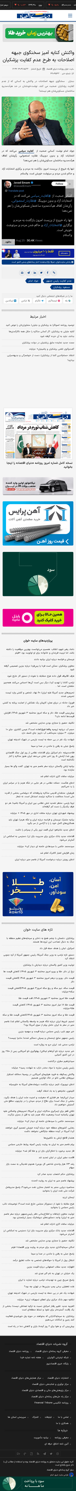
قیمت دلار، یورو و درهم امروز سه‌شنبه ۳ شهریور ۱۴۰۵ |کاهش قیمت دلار (40, 980)
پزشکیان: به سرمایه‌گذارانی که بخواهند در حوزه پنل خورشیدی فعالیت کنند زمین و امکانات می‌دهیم (40, 1318)
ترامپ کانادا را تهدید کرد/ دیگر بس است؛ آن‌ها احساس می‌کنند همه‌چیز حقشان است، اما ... (39, 684)
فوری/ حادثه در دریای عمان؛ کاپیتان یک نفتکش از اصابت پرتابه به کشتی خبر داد (38, 704)
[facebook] (47, 273)
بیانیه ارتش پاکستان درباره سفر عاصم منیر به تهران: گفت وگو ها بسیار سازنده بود (39, 768)
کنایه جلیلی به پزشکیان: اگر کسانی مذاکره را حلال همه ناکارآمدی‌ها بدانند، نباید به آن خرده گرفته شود (41, 334)
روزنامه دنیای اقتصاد (19, 1351)
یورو (30, 5)
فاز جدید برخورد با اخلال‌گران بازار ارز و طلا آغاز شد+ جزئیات (44, 1151)
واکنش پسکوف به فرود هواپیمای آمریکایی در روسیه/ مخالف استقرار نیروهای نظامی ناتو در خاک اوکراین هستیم (40, 1076)
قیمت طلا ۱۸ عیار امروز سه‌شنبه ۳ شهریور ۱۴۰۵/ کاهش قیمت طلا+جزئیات (43, 1006)
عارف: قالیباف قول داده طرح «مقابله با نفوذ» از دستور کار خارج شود (40, 676)
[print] (22, 273)
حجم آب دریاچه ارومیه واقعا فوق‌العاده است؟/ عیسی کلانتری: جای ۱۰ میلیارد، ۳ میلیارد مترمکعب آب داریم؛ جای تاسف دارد (40, 731)
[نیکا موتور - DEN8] (38, 486)
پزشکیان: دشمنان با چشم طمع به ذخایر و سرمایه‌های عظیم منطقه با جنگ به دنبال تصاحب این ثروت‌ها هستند (40, 940)
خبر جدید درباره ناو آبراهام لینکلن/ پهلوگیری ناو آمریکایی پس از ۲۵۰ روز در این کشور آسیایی (38, 1053)
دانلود (8, 242)
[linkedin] (35, 273)
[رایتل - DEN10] (38, 618)
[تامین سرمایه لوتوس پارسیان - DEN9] (38, 574)
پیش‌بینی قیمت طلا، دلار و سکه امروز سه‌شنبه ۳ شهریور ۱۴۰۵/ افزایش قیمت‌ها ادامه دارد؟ (39, 714)
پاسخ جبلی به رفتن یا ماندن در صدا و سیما (52, 746)
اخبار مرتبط (38, 316)
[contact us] (25, 1453)
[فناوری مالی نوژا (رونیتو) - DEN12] (38, 894)
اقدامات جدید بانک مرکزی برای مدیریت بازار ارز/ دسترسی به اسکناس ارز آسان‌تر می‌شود (38, 838)
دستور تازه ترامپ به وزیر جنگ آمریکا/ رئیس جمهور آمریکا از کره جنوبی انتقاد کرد (38, 956)
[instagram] (57, 1453)
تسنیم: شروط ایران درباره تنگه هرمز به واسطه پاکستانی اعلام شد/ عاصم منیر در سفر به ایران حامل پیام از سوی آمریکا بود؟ (39, 1023)
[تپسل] (3, 250)
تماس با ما (63, 1417)
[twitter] (41, 273)
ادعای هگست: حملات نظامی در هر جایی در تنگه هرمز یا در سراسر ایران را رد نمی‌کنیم (38, 784)
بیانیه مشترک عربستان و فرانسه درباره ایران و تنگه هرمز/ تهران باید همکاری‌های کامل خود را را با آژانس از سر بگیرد (41, 821)
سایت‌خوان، (60, 262)
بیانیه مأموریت (41, 1438)
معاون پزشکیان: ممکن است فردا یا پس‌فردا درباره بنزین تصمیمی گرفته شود (39, 667)
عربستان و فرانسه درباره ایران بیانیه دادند (54, 659)
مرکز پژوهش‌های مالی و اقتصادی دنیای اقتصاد (45, 1390)
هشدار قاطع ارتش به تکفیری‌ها (59, 1138)
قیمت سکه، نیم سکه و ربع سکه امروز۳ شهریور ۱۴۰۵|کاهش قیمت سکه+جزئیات (41, 990)
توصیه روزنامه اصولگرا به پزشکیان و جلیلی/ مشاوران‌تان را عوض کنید (40, 325)
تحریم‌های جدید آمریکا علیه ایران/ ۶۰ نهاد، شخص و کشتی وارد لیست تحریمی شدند (39, 694)
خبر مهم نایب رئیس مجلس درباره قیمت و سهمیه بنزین (46, 1031)
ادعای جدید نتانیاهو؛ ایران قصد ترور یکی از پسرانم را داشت (44, 830)
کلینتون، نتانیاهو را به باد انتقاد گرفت (55, 1091)
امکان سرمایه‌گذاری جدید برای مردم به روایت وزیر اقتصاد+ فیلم (42, 1247)
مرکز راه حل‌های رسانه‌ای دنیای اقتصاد (50, 1396)
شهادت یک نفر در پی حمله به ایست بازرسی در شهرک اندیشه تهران (41, 739)
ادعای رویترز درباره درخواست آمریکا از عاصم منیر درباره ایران (44, 859)
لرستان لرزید (68, 1197)
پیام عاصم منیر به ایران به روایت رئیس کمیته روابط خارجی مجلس (41, 1144)
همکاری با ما (62, 1423)
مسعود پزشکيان (61, 287)
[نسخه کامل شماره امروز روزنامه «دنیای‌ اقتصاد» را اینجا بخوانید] (38, 434)
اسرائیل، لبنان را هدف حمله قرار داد (57, 948)
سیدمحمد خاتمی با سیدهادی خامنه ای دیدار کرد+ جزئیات (45, 846)
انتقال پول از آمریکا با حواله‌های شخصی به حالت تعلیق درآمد (43, 1260)
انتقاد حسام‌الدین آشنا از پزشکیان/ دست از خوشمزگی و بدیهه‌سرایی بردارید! (40, 358)
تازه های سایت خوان (38, 929)
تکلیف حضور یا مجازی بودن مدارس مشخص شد (49, 723)
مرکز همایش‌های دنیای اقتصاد (26, 1378)
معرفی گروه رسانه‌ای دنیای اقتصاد (52, 1351)
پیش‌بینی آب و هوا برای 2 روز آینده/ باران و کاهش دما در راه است (41, 1326)
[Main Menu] (70, 15)
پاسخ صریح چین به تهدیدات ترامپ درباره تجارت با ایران (46, 1280)
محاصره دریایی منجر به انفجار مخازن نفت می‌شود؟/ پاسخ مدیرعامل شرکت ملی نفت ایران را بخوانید (39, 1189)
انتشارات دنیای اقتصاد (58, 1378)
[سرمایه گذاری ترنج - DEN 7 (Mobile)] (38, 33)
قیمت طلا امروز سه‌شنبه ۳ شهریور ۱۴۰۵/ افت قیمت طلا (46, 998)
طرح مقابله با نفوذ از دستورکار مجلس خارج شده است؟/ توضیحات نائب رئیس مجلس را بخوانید (38, 1205)
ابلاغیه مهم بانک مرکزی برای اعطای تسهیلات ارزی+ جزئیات (45, 1299)
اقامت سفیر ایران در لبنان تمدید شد (56, 1157)
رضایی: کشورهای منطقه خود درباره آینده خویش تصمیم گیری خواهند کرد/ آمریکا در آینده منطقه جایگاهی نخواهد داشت (39, 1129)
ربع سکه (67, 5)
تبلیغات (48, 1417)
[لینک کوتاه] (54, 273)
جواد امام (33, 281)
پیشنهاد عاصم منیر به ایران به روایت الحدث (52, 1181)
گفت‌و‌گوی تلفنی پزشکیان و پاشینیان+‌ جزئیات (51, 349)
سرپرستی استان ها (17, 1417)
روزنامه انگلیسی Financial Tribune (51, 1403)
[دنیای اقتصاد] (34, 16)
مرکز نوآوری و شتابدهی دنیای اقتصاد (50, 1384)
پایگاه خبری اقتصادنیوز (57, 1364)
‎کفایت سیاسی (26, 151)
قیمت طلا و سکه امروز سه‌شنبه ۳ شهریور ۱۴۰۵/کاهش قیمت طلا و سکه (38, 1015)
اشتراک (35, 1417)
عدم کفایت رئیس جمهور (59, 281)
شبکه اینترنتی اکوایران (58, 1357)
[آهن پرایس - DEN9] (38, 523)
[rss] (38, 1453)
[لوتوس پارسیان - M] (38, 1483)
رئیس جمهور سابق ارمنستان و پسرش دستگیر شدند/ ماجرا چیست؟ (41, 1038)
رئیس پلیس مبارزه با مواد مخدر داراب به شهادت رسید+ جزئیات (42, 1068)
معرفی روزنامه (62, 1438)
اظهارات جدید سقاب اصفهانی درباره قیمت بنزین (50, 1267)
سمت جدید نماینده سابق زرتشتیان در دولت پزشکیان (48, 343)
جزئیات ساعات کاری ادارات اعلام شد (57, 776)
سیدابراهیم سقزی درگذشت (61, 1061)
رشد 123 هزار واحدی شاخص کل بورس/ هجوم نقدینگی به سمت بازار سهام (40, 1165)
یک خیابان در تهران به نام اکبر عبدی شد (54, 1273)
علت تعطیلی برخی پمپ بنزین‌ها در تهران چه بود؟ (49, 1286)
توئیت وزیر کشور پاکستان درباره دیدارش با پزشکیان (48, 965)
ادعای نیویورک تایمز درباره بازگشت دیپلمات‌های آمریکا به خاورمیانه (41, 1084)
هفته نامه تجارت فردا (30, 1357)
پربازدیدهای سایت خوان (38, 641)
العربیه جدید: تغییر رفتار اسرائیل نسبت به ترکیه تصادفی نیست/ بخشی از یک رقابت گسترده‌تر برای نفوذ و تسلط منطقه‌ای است (38, 1308)
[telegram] (28, 273)
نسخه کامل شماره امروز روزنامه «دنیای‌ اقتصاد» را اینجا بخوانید (39, 465)
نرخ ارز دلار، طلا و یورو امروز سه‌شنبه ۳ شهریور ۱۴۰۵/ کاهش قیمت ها (38, 971)
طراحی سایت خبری (61, 1475)
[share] (31, 1453)
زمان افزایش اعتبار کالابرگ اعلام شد (57, 853)
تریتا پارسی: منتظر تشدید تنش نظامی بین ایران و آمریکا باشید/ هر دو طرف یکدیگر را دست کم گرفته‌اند (39, 804)
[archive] (18, 1453)
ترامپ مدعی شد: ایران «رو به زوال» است (54, 1044)
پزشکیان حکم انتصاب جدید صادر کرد (55, 1174)
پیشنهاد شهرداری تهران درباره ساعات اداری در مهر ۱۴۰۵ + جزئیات (42, 813)
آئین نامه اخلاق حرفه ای (57, 1444)
